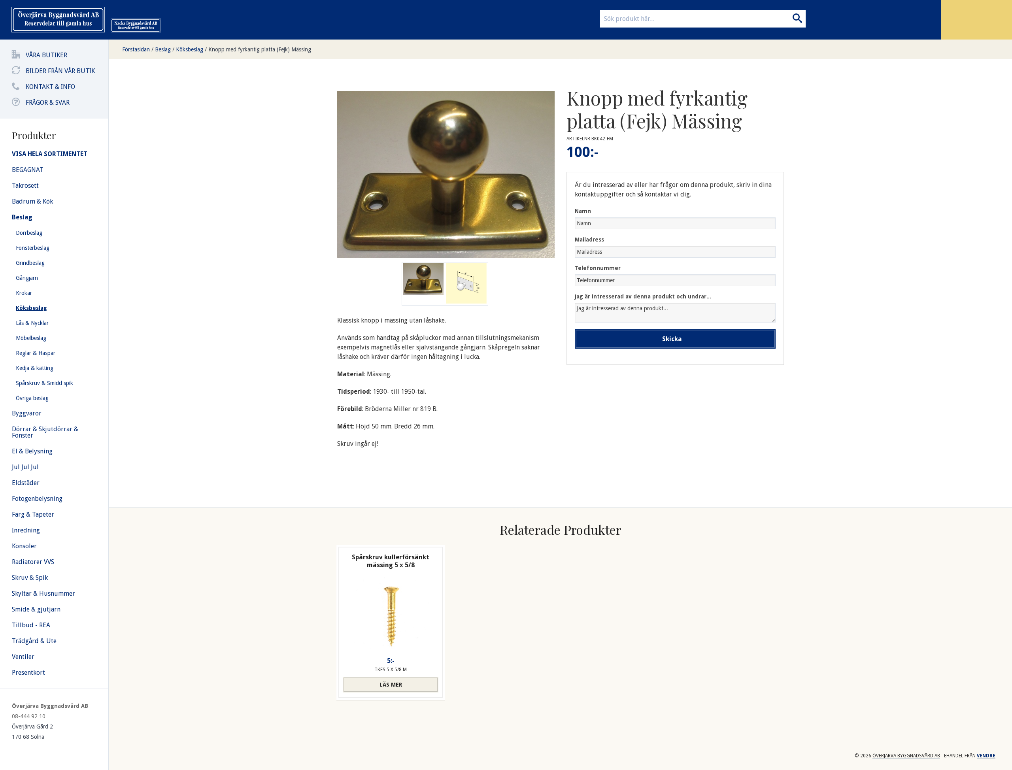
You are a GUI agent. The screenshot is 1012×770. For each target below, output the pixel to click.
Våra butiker (46, 55)
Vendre (986, 756)
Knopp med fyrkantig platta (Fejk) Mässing (259, 49)
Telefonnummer (598, 268)
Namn (583, 211)
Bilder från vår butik (60, 71)
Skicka (672, 339)
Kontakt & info (50, 87)
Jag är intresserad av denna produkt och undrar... (643, 296)
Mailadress (589, 239)
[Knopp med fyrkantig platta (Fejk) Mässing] (466, 283)
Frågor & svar (48, 102)
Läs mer (391, 684)
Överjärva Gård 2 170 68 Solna (32, 731)
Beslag (163, 49)
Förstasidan (136, 49)
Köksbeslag (189, 49)
